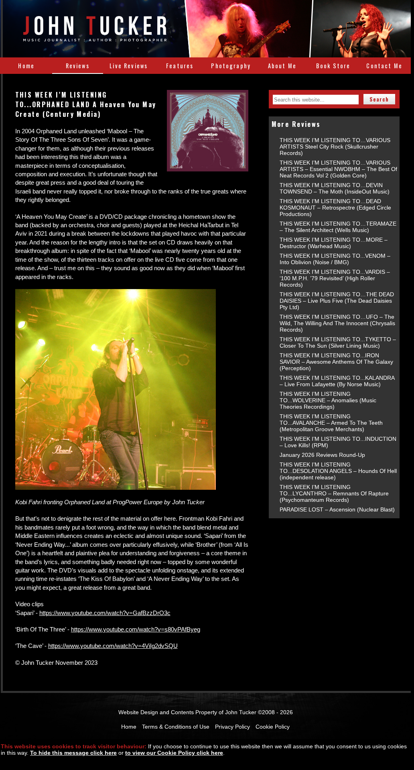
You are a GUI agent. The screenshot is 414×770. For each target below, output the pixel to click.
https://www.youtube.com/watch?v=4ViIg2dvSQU (113, 645)
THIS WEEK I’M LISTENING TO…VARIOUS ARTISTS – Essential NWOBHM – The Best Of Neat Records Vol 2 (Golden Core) (338, 169)
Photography (231, 65)
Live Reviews (129, 65)
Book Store (333, 65)
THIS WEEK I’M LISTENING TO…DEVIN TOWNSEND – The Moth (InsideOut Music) (335, 188)
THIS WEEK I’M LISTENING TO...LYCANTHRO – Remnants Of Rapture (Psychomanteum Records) (334, 493)
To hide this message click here (73, 753)
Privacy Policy (232, 726)
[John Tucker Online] (94, 37)
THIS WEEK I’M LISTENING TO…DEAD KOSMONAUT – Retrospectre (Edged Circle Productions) (335, 207)
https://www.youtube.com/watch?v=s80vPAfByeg (135, 629)
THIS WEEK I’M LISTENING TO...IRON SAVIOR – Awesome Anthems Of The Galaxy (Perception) (336, 361)
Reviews (77, 65)
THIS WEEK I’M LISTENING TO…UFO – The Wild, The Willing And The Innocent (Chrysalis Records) (337, 323)
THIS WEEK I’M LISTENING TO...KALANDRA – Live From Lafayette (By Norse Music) (337, 381)
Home (26, 65)
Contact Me (384, 65)
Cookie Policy (273, 726)
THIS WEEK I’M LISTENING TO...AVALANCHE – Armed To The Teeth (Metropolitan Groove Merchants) (331, 422)
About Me (282, 65)
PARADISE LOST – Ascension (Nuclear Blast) (337, 509)
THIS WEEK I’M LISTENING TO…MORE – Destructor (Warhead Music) (334, 242)
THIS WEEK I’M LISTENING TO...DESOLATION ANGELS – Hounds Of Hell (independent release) (338, 471)
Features (179, 65)
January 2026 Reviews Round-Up (322, 455)
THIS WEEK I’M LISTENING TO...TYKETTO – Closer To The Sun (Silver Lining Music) (338, 342)
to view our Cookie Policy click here (174, 753)
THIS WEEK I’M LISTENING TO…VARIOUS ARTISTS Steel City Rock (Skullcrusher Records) (335, 146)
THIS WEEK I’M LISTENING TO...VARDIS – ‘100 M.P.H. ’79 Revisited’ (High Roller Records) (335, 278)
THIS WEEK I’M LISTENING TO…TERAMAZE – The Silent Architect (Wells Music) (338, 226)
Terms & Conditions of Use (175, 726)
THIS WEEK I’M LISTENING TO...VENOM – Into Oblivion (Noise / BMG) (335, 259)
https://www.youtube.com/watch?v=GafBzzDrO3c (104, 612)
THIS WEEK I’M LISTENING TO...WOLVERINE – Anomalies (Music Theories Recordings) (328, 400)
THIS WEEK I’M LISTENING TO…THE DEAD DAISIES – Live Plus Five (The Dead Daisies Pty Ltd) (337, 300)
